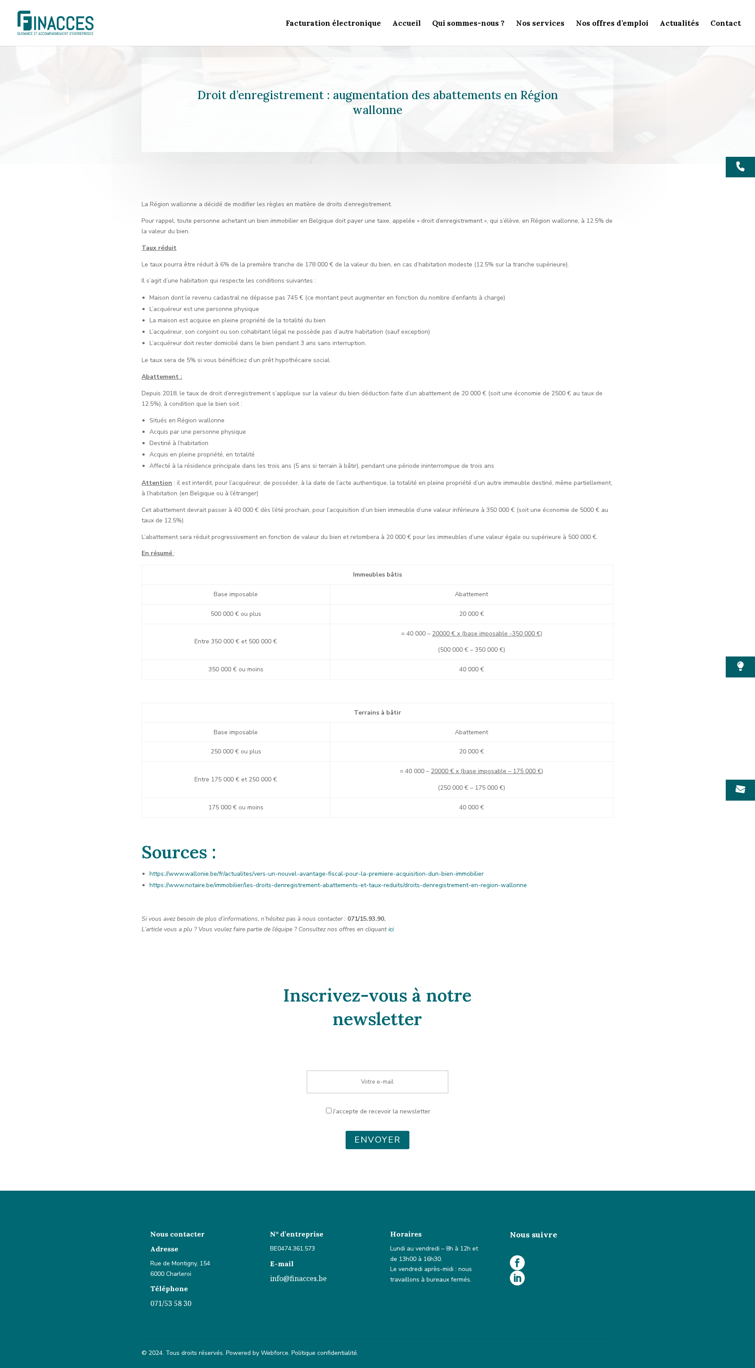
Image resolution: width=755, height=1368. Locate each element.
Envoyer (377, 1140)
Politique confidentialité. (324, 1353)
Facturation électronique (333, 24)
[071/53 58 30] (740, 167)
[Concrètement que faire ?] (740, 666)
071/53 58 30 (170, 1303)
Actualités (679, 24)
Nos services (540, 24)
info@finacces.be (298, 1278)
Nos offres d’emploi (612, 24)
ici (391, 929)
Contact (725, 24)
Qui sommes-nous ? (468, 24)
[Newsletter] (740, 790)
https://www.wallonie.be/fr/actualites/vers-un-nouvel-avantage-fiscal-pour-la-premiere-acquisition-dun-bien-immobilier (316, 874)
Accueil (406, 24)
